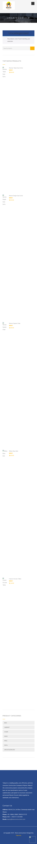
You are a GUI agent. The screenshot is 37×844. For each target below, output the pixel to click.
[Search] (32, 48)
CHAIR (6, 732)
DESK (6, 736)
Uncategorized (9, 749)
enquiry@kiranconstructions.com (15, 819)
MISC (5, 741)
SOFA (5, 745)
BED (5, 723)
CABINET (7, 727)
